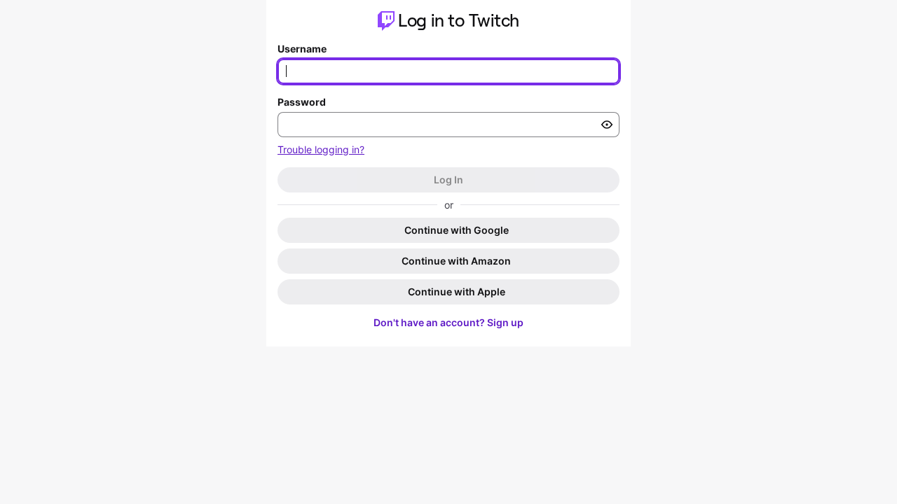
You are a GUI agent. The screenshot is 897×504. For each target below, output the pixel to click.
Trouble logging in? (321, 149)
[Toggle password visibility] (607, 124)
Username (302, 49)
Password (302, 102)
